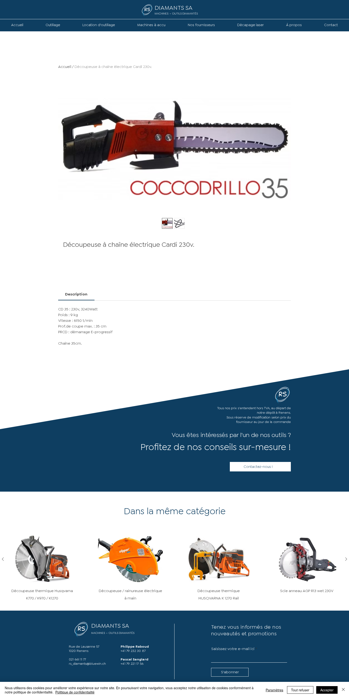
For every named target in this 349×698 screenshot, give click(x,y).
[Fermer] (343, 690)
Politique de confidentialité (74, 692)
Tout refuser (300, 690)
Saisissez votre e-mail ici (233, 649)
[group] (174, 568)
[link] (76, 294)
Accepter (327, 690)
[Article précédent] (3, 559)
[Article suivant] (346, 559)
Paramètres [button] (274, 690)
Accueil (64, 66)
